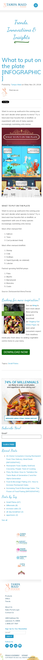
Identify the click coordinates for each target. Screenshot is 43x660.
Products (8, 596)
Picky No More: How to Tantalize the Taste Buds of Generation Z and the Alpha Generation (21, 475)
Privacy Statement (12, 655)
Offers (7, 599)
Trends (7, 601)
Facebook (20, 90)
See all (4, 520)
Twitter (23, 90)
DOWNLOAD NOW (16, 352)
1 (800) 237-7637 (11, 624)
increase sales (13, 508)
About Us (8, 607)
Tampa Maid (16, 84)
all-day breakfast (14, 512)
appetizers (12, 515)
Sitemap (25, 655)
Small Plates (13, 363)
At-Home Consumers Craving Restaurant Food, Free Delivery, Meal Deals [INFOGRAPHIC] (23, 459)
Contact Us (9, 613)
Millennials (12, 505)
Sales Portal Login (12, 610)
